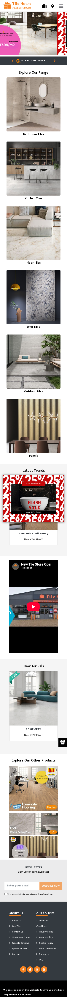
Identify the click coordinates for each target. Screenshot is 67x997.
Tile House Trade (21, 937)
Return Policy (46, 937)
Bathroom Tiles (33, 134)
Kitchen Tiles (33, 198)
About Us (17, 921)
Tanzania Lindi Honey (33, 533)
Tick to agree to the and (30, 894)
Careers (16, 954)
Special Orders (19, 948)
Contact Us (17, 932)
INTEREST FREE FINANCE (36, 61)
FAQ (41, 960)
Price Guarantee (47, 948)
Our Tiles (16, 926)
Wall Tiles (33, 327)
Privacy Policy (28, 894)
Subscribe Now (51, 886)
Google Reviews (20, 943)
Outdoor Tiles (33, 391)
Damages (44, 954)
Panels (33, 455)
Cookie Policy (46, 943)
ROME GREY (33, 729)
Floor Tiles (33, 262)
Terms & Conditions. (45, 894)
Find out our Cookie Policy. (47, 995)
